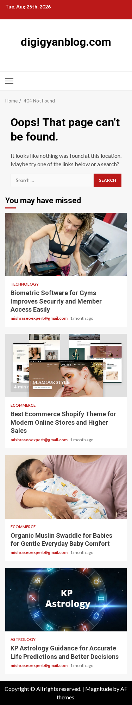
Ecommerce (23, 405)
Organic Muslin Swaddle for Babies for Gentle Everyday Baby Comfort (66, 487)
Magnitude (98, 688)
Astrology (23, 639)
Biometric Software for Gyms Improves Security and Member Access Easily (66, 244)
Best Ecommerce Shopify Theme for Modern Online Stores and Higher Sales (66, 365)
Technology (25, 284)
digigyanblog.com (66, 42)
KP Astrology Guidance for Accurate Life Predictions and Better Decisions (66, 599)
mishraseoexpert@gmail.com (39, 318)
